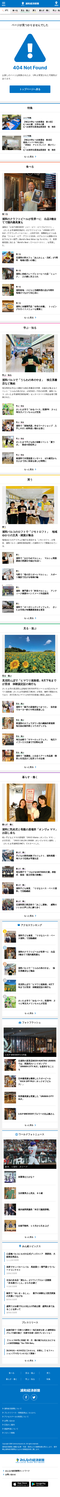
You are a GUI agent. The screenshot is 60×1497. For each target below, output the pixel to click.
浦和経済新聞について (13, 1408)
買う (34, 10)
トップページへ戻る (30, 89)
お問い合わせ (9, 1421)
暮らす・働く (44, 10)
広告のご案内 (9, 1425)
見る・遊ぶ (25, 10)
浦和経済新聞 (30, 4)
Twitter (34, 1397)
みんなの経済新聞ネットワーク (30, 1461)
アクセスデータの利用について (16, 1416)
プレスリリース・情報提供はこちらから (20, 1413)
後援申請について (11, 1429)
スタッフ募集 (9, 1433)
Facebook (26, 1397)
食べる (15, 10)
